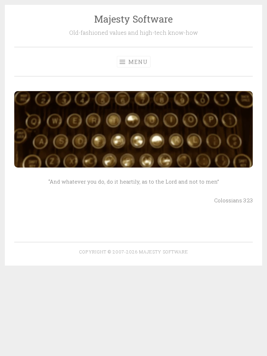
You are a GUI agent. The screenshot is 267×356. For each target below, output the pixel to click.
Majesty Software (133, 19)
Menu (137, 61)
